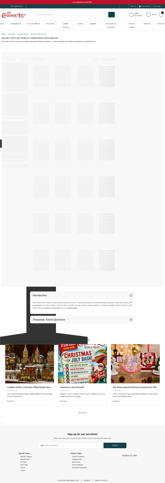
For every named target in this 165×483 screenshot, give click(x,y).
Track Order (157, 6)
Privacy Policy (101, 480)
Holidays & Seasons (111, 25)
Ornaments (16, 24)
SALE (2, 24)
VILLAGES (50, 24)
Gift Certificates (15, 6)
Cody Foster (56, 308)
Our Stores (23, 462)
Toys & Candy (132, 25)
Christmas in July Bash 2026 (72, 387)
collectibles (33, 24)
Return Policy (76, 462)
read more (10, 401)
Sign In (154, 14)
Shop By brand (24, 459)
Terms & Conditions (78, 456)
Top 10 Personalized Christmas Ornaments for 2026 (135, 387)
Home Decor (66, 25)
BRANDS (147, 24)
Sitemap (87, 480)
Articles (22, 467)
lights (80, 24)
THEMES (93, 24)
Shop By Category (26, 456)
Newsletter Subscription (79, 467)
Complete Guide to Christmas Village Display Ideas (29, 387)
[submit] (111, 14)
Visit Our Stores (146, 6)
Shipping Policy (77, 459)
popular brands (72, 308)
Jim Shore (47, 308)
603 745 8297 (138, 14)
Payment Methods (77, 465)
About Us (133, 6)
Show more (82, 412)
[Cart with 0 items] (161, 14)
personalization (37, 305)
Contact (161, 24)
